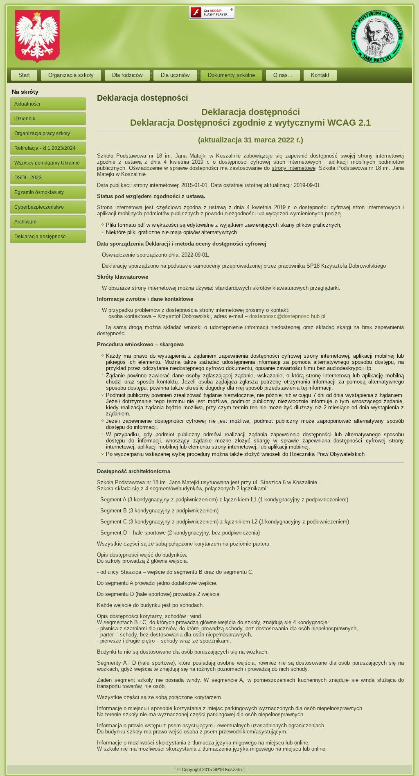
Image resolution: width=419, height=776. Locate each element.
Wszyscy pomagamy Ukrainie (47, 163)
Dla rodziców (127, 75)
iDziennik (24, 119)
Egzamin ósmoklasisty (39, 192)
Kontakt (320, 75)
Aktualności (27, 104)
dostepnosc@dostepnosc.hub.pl (287, 316)
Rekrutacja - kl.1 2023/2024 (45, 148)
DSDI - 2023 (28, 177)
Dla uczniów (175, 75)
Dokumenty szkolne (231, 75)
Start (24, 75)
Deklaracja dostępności (40, 236)
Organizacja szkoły (71, 75)
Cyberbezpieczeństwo (39, 207)
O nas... (283, 75)
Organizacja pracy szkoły (42, 133)
